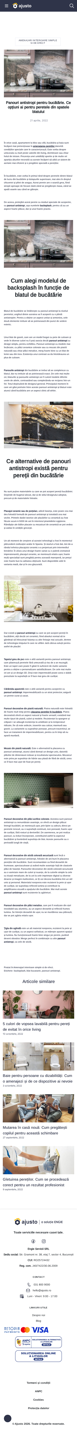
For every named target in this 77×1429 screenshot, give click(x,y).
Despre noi (38, 1315)
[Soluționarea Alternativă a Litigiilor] (38, 1342)
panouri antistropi (51, 970)
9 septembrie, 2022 (36, 1184)
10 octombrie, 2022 (36, 1028)
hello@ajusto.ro (42, 1290)
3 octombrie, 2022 (38, 1080)
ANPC (38, 1391)
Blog (38, 1320)
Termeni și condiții (38, 1382)
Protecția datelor (38, 1408)
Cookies (38, 1399)
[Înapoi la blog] (7, 1418)
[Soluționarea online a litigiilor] (38, 1356)
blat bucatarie (34, 970)
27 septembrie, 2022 (35, 1132)
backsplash (19, 970)
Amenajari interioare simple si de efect (38, 41)
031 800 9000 (42, 1284)
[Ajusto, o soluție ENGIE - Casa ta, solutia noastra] (22, 5)
